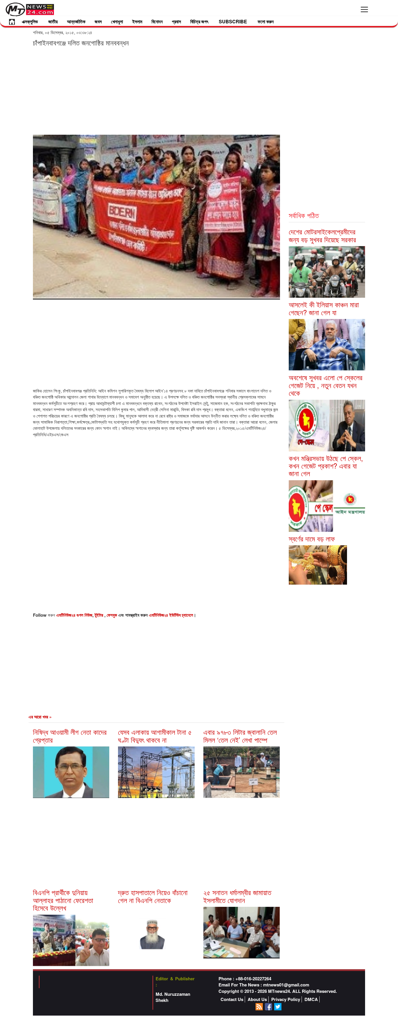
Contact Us (232, 999)
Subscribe (233, 21)
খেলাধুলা (117, 21)
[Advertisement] (156, 90)
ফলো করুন (266, 21)
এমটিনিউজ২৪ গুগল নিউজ (74, 615)
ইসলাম (137, 21)
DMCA (311, 999)
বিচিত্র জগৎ (199, 21)
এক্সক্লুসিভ (30, 21)
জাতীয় (53, 21)
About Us (257, 999)
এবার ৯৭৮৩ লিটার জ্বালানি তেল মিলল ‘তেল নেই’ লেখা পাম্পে (240, 735)
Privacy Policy (285, 999)
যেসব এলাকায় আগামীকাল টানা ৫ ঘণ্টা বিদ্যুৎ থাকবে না (155, 735)
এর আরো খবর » (40, 717)
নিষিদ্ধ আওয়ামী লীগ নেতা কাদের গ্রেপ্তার (70, 735)
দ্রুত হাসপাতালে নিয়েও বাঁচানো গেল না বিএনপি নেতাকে (153, 896)
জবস (98, 21)
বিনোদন (157, 21)
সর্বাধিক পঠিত (304, 215)
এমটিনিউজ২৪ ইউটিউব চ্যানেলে (171, 615)
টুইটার (99, 615)
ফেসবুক (112, 615)
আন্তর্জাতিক (76, 21)
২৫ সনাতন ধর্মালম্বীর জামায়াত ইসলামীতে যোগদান (237, 896)
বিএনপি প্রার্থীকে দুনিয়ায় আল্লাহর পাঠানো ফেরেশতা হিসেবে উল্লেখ (63, 900)
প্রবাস (176, 21)
